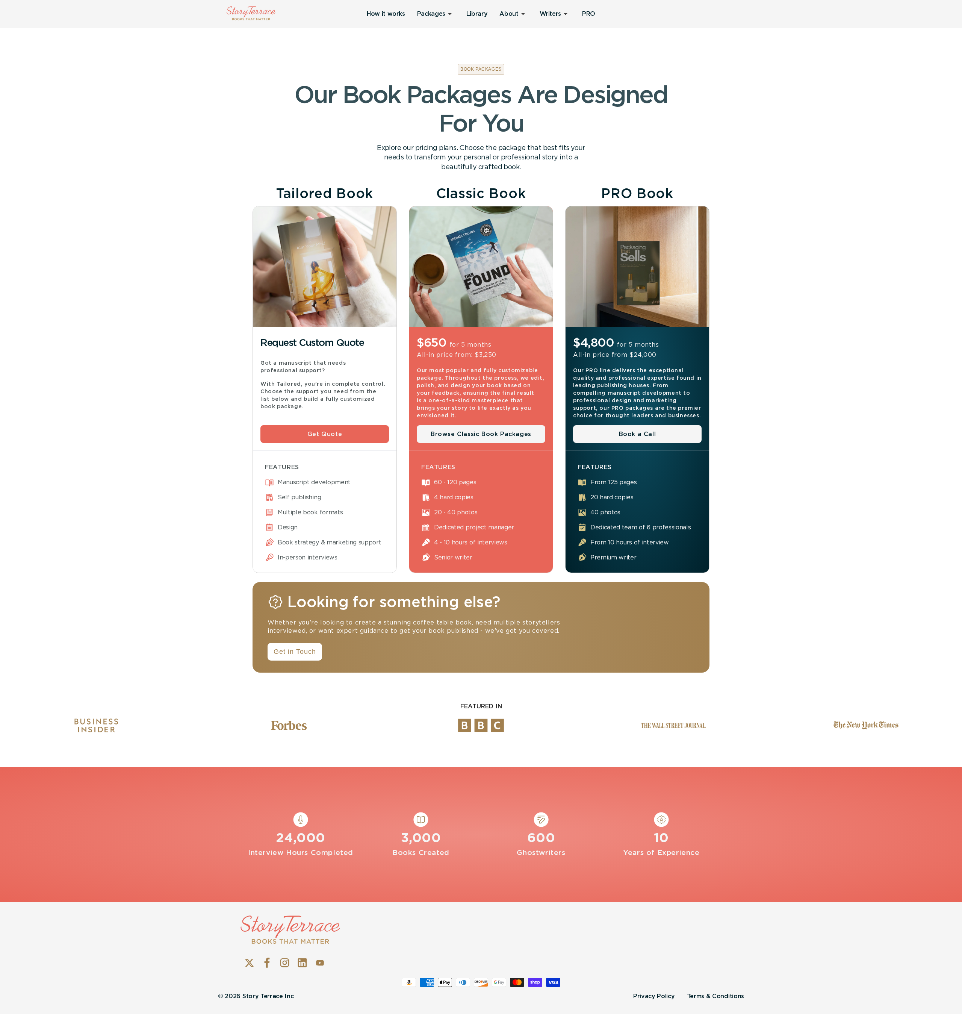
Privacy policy (654, 996)
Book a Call (637, 434)
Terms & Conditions (715, 996)
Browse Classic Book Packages (481, 434)
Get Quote (324, 434)
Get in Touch (295, 651)
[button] (435, 14)
